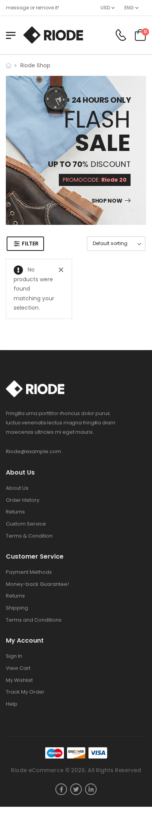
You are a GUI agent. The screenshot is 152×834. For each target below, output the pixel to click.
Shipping (17, 608)
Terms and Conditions (34, 620)
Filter (30, 243)
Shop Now (107, 201)
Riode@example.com (33, 451)
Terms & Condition (29, 536)
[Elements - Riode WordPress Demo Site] (53, 35)
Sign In (14, 656)
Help (12, 704)
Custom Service (26, 524)
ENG (128, 7)
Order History (22, 500)
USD (105, 7)
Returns (15, 512)
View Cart (18, 668)
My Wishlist (19, 680)
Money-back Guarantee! (37, 584)
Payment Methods (29, 572)
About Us (17, 488)
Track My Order (25, 692)
